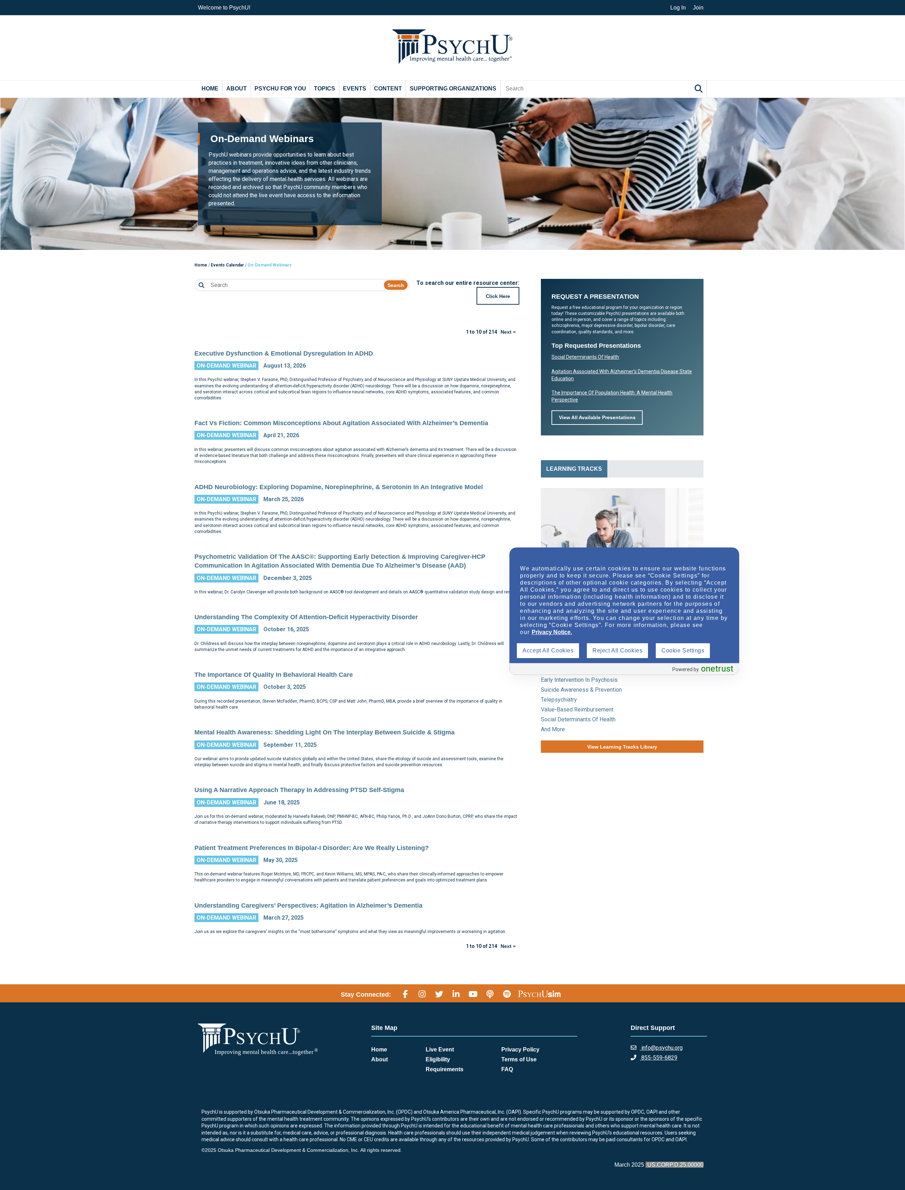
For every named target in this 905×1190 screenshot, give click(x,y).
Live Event (440, 1050)
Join (698, 8)
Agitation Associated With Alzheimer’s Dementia (606, 371)
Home (210, 89)
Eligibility (438, 1059)
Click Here (498, 296)
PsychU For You (280, 89)
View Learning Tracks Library (622, 747)
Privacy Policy (520, 1050)
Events (354, 89)
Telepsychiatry (559, 699)
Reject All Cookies (617, 650)
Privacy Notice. (552, 632)
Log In (678, 8)
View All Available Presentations (597, 417)
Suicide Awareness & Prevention (581, 689)
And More (553, 729)
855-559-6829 (658, 1057)
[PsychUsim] (539, 993)
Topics (324, 89)
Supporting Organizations (453, 89)
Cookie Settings (682, 650)
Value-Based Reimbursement (577, 709)
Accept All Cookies (547, 650)
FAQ (507, 1069)
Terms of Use (519, 1059)
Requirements (444, 1069)
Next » (508, 332)
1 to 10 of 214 (481, 332)
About (236, 89)
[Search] (699, 88)
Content (388, 89)
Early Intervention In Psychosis (579, 679)
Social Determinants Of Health (585, 357)
